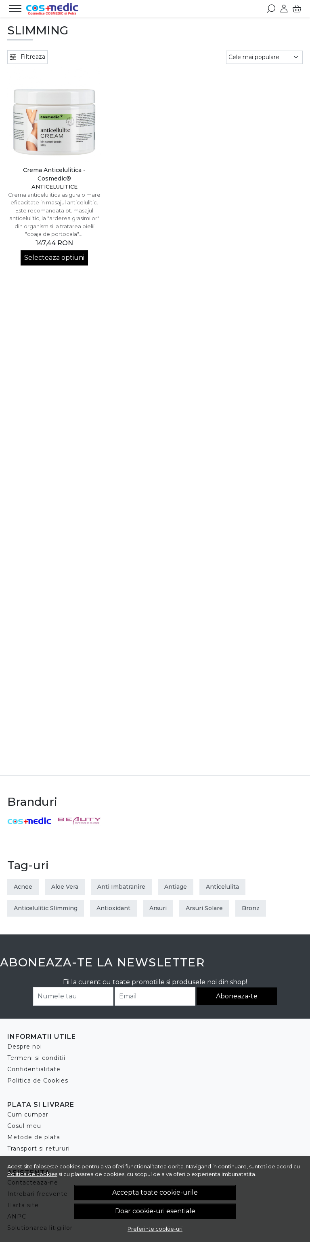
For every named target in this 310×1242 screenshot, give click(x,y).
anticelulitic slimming (46, 908)
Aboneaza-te (237, 996)
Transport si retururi (38, 1148)
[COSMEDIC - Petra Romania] (52, 8)
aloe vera (64, 886)
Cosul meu (24, 1125)
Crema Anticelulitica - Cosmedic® (54, 174)
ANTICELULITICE (54, 186)
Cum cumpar (27, 1114)
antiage (175, 886)
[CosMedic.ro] (29, 820)
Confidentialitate (34, 1069)
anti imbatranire (121, 886)
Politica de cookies (32, 1174)
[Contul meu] (284, 8)
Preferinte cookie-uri (155, 1228)
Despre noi (24, 1046)
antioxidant (113, 908)
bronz (251, 908)
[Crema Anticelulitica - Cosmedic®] (54, 114)
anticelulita (222, 886)
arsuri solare (204, 908)
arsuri (158, 908)
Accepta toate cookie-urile (155, 1192)
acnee (23, 886)
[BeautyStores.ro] (80, 821)
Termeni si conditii (36, 1058)
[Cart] (297, 8)
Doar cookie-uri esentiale (155, 1211)
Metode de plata (33, 1137)
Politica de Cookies (37, 1080)
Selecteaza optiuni (54, 257)
